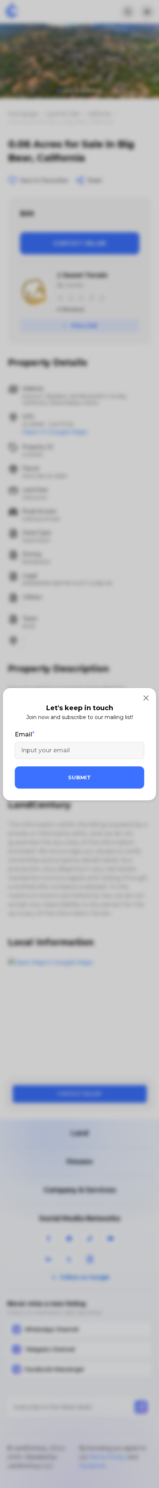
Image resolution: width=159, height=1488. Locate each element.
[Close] (146, 698)
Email (23, 734)
